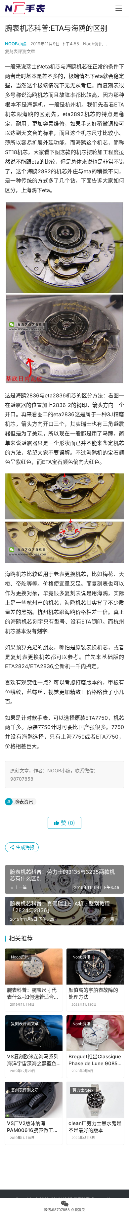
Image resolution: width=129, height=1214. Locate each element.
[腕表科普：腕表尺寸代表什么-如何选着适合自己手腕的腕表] (34, 967)
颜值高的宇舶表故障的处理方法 (93, 993)
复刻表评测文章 (20, 51)
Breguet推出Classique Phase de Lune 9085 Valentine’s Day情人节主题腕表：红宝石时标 (94, 1060)
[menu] (119, 8)
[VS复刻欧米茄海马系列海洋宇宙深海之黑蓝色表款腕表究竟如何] (34, 1033)
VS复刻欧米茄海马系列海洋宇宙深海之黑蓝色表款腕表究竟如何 (33, 1060)
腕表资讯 (24, 801)
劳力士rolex (82, 1090)
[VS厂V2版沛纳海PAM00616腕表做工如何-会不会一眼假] (34, 1100)
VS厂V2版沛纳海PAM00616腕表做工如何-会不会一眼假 (32, 1127)
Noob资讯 (93, 43)
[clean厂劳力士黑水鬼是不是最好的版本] (95, 1100)
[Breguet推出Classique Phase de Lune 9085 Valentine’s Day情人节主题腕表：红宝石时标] (95, 1033)
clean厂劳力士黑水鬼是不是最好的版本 (94, 1126)
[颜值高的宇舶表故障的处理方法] (95, 967)
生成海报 (24, 847)
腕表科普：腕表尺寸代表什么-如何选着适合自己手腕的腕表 (33, 993)
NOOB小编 (15, 43)
